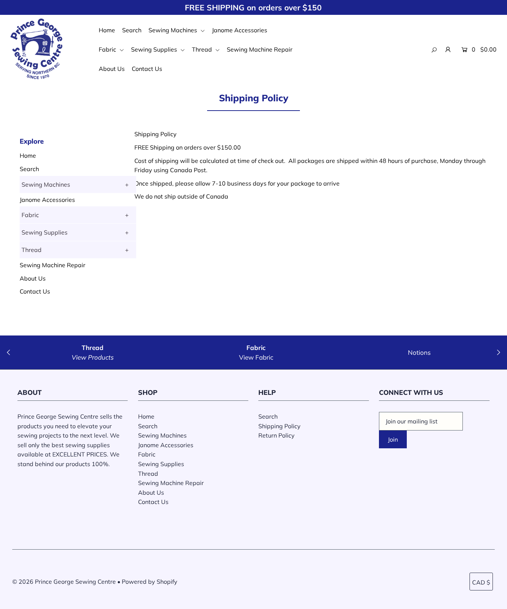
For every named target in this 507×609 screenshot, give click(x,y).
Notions (419, 352)
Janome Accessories (239, 30)
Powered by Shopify (149, 581)
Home (107, 30)
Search (131, 30)
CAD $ (481, 582)
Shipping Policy (279, 426)
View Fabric (256, 357)
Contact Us (147, 68)
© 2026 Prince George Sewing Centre (64, 581)
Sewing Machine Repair (259, 49)
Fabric (108, 49)
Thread (202, 49)
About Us (112, 68)
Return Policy (276, 435)
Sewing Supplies (155, 49)
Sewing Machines (173, 30)
